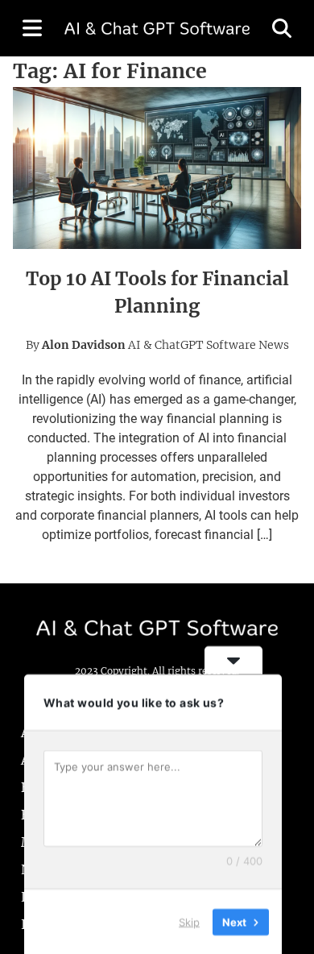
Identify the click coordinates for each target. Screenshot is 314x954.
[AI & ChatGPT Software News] (157, 28)
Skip (189, 921)
